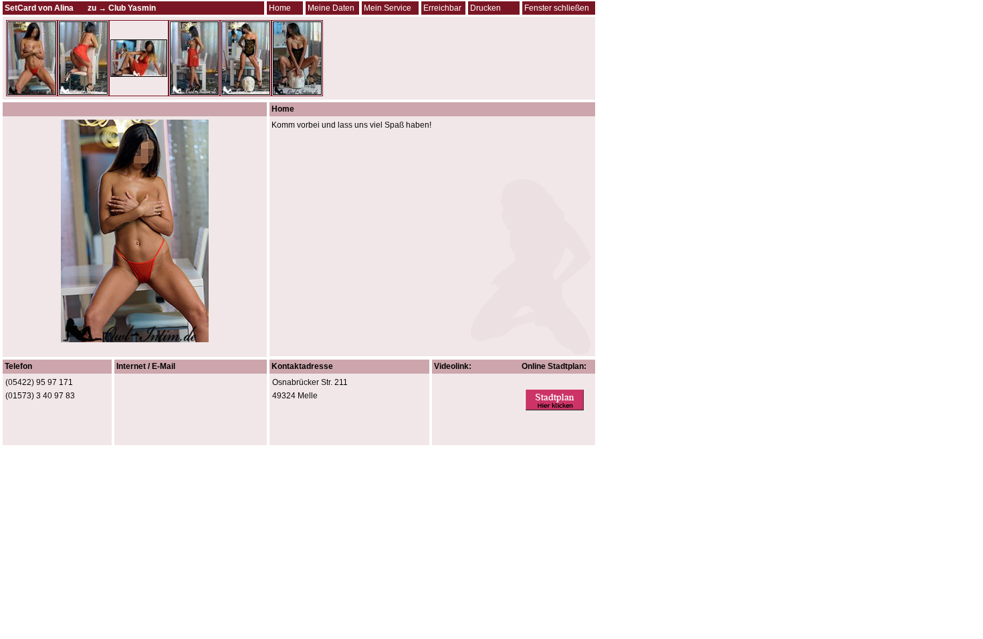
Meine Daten (331, 8)
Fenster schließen (556, 8)
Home (280, 8)
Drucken (485, 8)
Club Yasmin (132, 8)
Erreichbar (442, 8)
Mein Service (387, 8)
